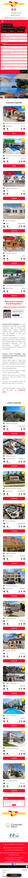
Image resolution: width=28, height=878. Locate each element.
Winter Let (12, 31)
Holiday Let (4, 31)
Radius (4, 43)
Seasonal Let (20, 31)
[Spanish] (15, 9)
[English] (12, 9)
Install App (14, 875)
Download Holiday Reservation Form (14, 857)
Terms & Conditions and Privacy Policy (14, 861)
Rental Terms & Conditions (14, 859)
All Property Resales (7, 25)
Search (23, 71)
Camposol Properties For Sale (9, 28)
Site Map (24, 870)
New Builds (21, 28)
